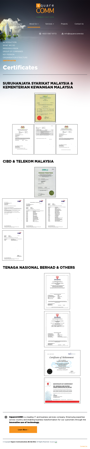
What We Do (9, 45)
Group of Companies (13, 51)
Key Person (8, 54)
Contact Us (79, 24)
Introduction (9, 42)
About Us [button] (33, 24)
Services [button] (49, 24)
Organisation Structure (15, 57)
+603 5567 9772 (49, 34)
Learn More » (23, 429)
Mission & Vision (10, 48)
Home (19, 24)
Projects (64, 24)
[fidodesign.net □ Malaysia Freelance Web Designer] (56, 442)
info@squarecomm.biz (74, 34)
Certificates (9, 61)
